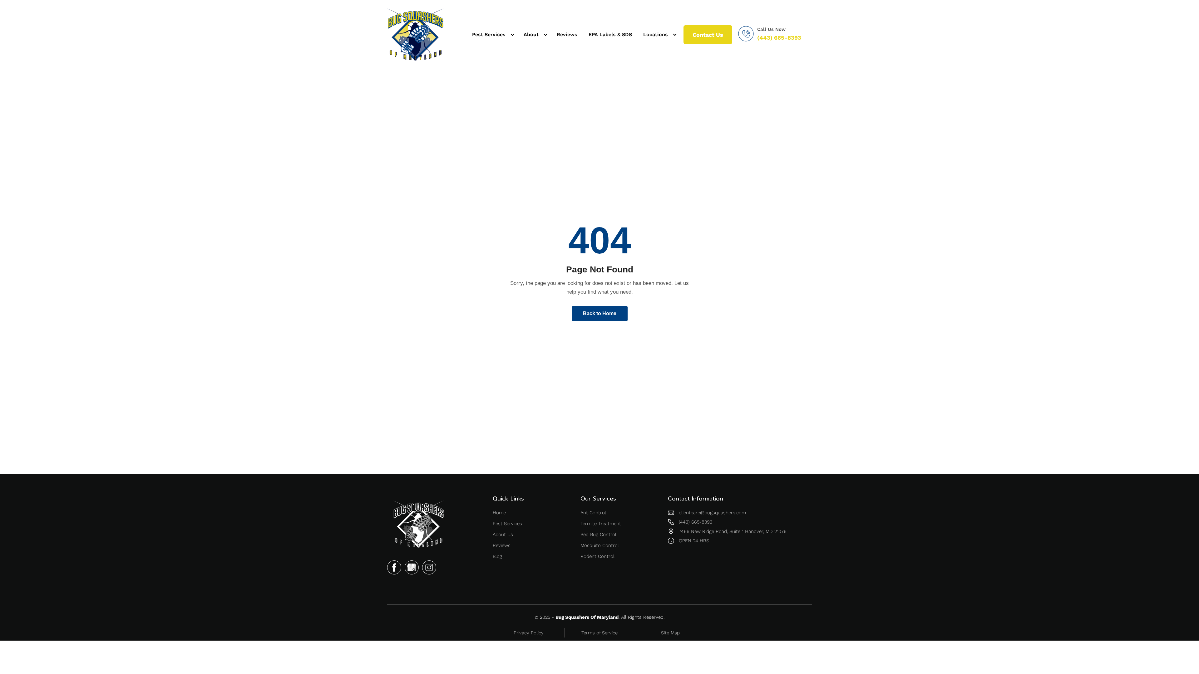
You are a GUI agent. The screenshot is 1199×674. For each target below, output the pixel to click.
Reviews (567, 34)
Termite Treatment (600, 523)
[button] (492, 34)
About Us (503, 534)
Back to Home (599, 313)
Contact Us (708, 35)
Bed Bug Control (598, 534)
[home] (415, 34)
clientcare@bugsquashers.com (712, 512)
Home (499, 512)
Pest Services (507, 523)
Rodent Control (597, 556)
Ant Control (593, 512)
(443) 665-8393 (779, 38)
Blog (497, 556)
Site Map (670, 633)
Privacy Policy (529, 633)
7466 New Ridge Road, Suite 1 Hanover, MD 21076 (733, 531)
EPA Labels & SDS (610, 34)
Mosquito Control (599, 545)
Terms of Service (599, 633)
